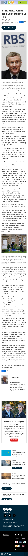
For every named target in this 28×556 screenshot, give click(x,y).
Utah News (14, 450)
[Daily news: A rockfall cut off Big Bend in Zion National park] (6, 453)
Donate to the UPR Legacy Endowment (14, 423)
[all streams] (26, 554)
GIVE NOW (14, 440)
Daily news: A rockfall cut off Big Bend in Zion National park (18, 454)
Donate (23, 2)
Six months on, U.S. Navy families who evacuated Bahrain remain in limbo (18, 477)
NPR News (14, 473)
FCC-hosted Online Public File (10, 522)
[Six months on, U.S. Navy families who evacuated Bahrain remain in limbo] (6, 476)
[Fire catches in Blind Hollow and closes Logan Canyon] (6, 463)
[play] (2, 554)
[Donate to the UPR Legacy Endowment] (14, 410)
